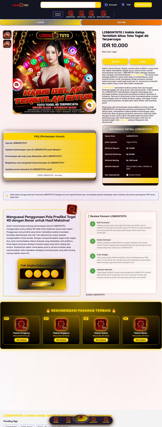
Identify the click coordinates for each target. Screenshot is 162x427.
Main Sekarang (21, 340)
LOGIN (40, 22)
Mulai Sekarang (41, 284)
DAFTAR (121, 22)
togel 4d (124, 120)
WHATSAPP (93, 422)
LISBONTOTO (108, 88)
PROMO (56, 422)
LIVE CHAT (106, 422)
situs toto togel (138, 75)
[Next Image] (94, 73)
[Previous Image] (15, 73)
